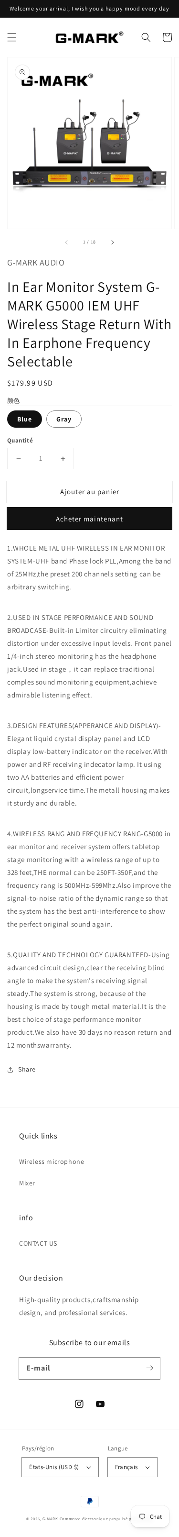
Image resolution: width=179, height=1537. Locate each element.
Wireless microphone (51, 1161)
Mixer (27, 1183)
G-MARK (50, 1518)
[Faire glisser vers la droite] (112, 242)
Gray (64, 419)
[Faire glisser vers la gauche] (66, 242)
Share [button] (27, 1069)
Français (126, 1467)
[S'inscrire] (149, 1368)
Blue (24, 419)
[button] (11, 37)
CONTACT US (38, 1243)
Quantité (20, 440)
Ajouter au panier (89, 491)
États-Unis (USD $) (54, 1467)
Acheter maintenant (89, 518)
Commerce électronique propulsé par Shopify (106, 1518)
